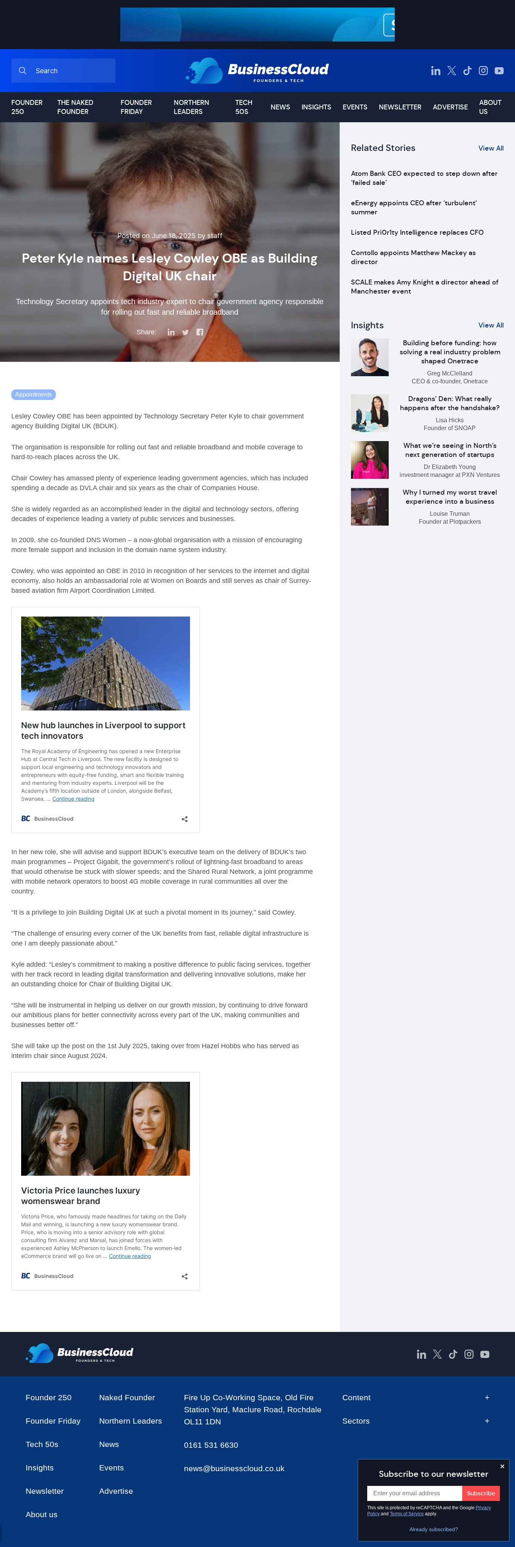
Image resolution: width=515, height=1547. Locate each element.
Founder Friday (136, 107)
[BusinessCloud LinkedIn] (435, 70)
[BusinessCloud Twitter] (451, 70)
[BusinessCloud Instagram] (483, 70)
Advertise (450, 107)
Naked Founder (127, 1397)
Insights (316, 107)
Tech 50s (243, 107)
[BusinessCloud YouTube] (499, 70)
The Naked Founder (75, 107)
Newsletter (400, 107)
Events (355, 107)
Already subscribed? (433, 1529)
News (280, 107)
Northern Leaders (191, 107)
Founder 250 (27, 107)
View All (491, 148)
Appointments (33, 394)
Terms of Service (407, 1513)
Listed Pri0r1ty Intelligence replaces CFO (417, 232)
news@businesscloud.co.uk (234, 1468)
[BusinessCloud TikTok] (467, 70)
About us (490, 107)
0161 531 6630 (211, 1445)
